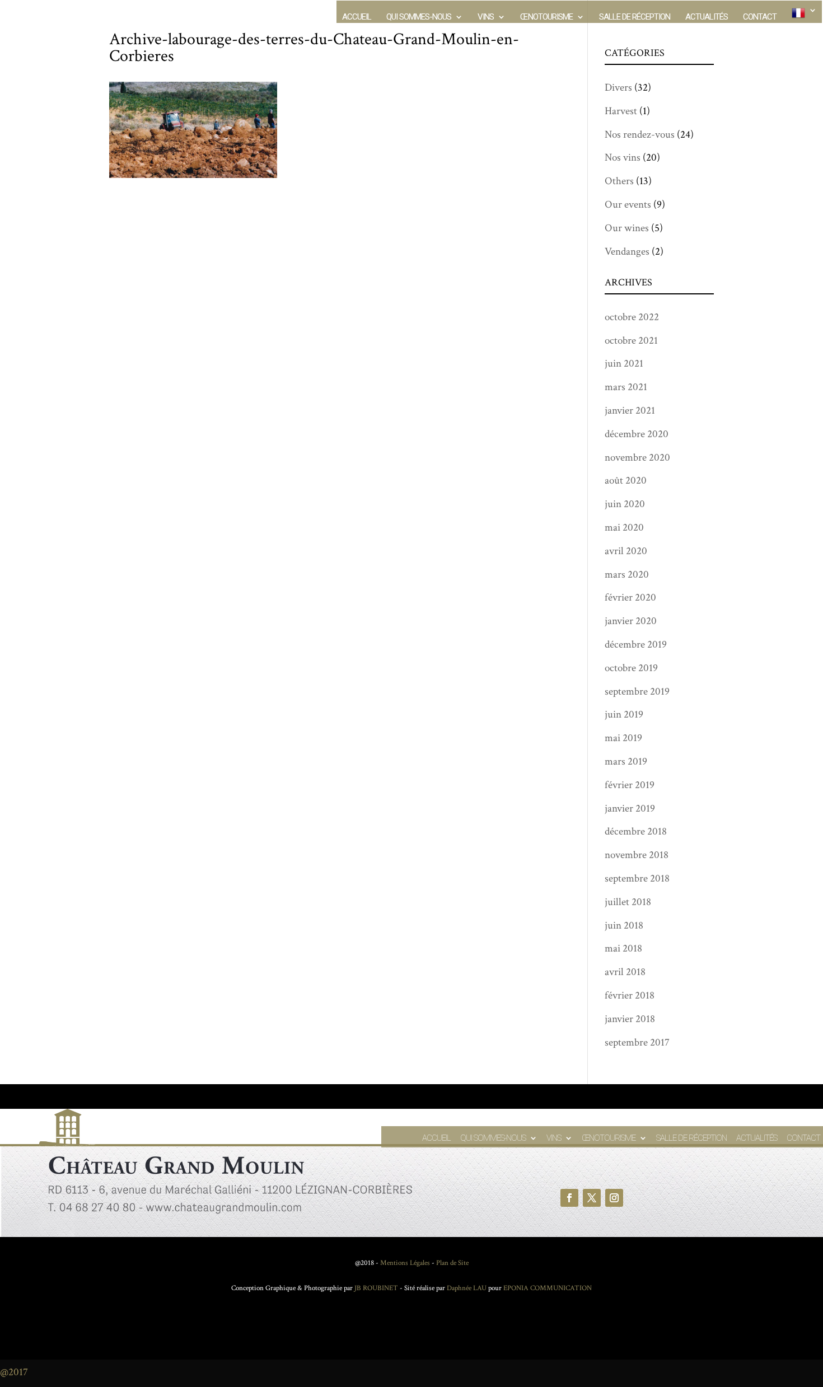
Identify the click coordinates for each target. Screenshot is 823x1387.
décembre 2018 (636, 831)
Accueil (356, 17)
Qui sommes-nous (418, 17)
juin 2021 (624, 364)
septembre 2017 (637, 1042)
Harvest (621, 111)
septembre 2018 (637, 878)
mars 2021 (626, 387)
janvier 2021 (630, 411)
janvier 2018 (630, 1019)
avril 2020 (626, 551)
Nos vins (622, 158)
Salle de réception (634, 17)
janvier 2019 (630, 809)
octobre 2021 (631, 341)
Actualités (706, 17)
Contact (760, 17)
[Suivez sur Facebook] (569, 1198)
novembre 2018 (636, 855)
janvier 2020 (631, 621)
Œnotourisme (546, 17)
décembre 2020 (636, 434)
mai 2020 (624, 528)
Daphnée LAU (466, 1288)
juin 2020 (625, 504)
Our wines (627, 228)
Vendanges (627, 252)
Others (619, 181)
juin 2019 (624, 714)
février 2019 (629, 785)
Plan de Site (452, 1263)
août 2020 (626, 481)
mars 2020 (627, 575)
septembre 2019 (637, 692)
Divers (618, 88)
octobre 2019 (631, 668)
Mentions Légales (405, 1263)
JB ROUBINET (376, 1288)
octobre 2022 (632, 317)
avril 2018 (625, 972)
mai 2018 (623, 948)
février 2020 (630, 598)
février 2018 (629, 995)
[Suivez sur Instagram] (614, 1198)
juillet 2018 (628, 902)
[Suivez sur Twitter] (592, 1198)
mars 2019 (626, 762)
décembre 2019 (636, 645)
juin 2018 (624, 926)
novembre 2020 (637, 458)
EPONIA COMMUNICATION (547, 1288)
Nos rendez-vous (640, 135)
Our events (628, 205)
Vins (486, 17)
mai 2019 (623, 738)
